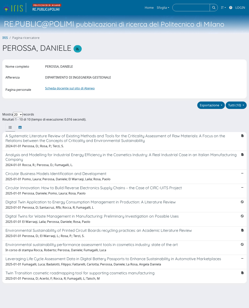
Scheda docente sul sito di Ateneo (70, 88)
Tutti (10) (235, 105)
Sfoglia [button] (162, 7)
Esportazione (210, 105)
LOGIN (240, 7)
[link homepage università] (47, 7)
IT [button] (222, 7)
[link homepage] (14, 7)
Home (149, 7)
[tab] (10, 127)
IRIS (5, 38)
